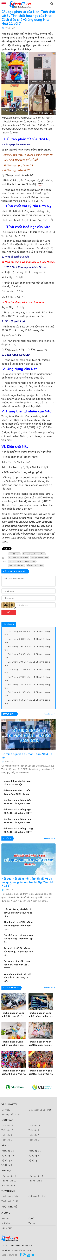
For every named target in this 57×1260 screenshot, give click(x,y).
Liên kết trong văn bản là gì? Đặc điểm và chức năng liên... (18, 913)
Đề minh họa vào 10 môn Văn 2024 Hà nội (17, 782)
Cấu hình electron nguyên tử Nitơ (22, 561)
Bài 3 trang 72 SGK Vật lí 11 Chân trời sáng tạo (27, 671)
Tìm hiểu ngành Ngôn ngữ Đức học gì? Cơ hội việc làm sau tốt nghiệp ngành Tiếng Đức (40, 1072)
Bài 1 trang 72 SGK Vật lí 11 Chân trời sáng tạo (27, 686)
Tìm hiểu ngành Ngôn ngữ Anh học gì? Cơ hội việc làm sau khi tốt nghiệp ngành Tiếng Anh (13, 1072)
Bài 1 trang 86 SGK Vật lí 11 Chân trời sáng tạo (27, 641)
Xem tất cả (48, 714)
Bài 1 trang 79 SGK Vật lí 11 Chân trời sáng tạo (27, 663)
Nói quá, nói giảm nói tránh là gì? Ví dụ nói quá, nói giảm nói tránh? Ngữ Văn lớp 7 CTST (27, 882)
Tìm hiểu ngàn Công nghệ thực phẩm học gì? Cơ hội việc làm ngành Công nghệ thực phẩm (13, 1043)
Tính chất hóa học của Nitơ (33, 554)
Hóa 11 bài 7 (14, 554)
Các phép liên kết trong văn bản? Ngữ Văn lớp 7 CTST (17, 965)
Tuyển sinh (8, 1191)
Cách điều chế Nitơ (16, 565)
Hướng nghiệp (9, 1206)
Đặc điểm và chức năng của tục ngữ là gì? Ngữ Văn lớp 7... (18, 939)
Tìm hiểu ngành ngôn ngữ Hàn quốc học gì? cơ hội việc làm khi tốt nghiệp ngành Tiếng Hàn (40, 1043)
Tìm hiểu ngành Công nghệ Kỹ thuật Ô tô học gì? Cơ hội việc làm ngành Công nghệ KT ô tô (13, 1014)
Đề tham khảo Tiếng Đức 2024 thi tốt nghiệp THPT (18, 801)
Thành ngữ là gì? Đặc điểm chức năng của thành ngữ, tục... (18, 926)
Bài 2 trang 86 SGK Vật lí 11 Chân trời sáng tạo (27, 633)
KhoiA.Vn (17, 514)
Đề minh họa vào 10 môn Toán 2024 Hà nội (26, 755)
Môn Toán (7, 1120)
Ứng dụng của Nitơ (35, 565)
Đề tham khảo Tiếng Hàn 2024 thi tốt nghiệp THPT (18, 820)
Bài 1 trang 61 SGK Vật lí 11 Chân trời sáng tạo (27, 701)
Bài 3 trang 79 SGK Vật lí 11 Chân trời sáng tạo (27, 648)
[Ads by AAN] (53, 53)
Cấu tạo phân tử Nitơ (39, 558)
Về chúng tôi (9, 1104)
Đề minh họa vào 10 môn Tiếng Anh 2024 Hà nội (17, 792)
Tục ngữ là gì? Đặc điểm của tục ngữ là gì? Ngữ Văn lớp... (18, 952)
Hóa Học (6, 1170)
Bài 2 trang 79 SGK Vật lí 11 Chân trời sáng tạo (27, 656)
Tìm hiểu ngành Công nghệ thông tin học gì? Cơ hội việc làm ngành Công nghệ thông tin (40, 1014)
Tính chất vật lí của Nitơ (18, 558)
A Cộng (5, 1212)
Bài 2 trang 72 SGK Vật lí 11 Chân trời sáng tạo (27, 679)
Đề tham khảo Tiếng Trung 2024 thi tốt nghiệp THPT (18, 830)
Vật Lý (5, 1145)
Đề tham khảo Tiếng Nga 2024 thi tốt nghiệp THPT (18, 811)
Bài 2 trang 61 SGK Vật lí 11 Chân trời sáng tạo (27, 694)
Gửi (8, 612)
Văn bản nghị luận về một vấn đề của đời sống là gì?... (17, 977)
